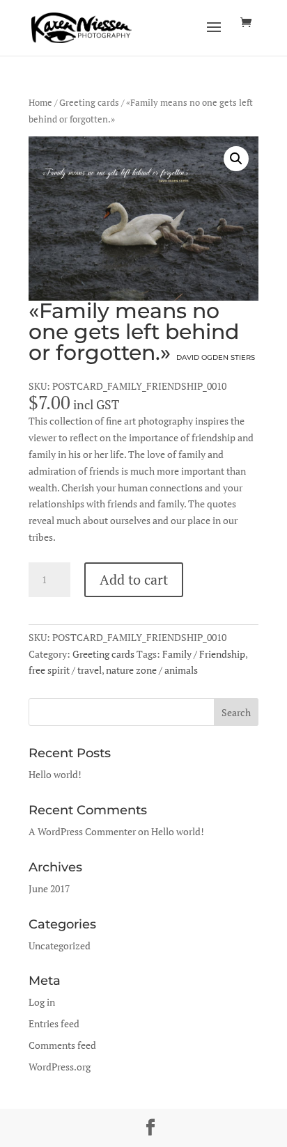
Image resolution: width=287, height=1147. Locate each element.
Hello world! (55, 774)
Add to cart (134, 579)
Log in (42, 1001)
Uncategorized (60, 945)
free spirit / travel (65, 670)
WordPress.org (60, 1066)
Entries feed (54, 1023)
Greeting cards (89, 103)
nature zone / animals (152, 670)
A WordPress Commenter (82, 831)
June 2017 (49, 888)
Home (40, 103)
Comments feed (62, 1045)
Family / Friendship (203, 653)
